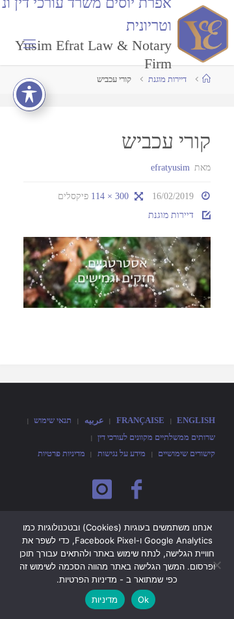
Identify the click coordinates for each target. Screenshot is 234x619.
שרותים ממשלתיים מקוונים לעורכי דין (156, 437)
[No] (217, 564)
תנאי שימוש (53, 420)
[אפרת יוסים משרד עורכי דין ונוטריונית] (200, 32)
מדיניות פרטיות (61, 453)
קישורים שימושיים (186, 453)
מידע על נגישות (122, 453)
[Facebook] (137, 489)
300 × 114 (108, 196)
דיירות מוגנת (167, 79)
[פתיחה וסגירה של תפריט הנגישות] (29, 94)
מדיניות (105, 599)
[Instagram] (102, 489)
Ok (144, 599)
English (196, 420)
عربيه (94, 420)
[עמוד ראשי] (206, 79)
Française (140, 420)
